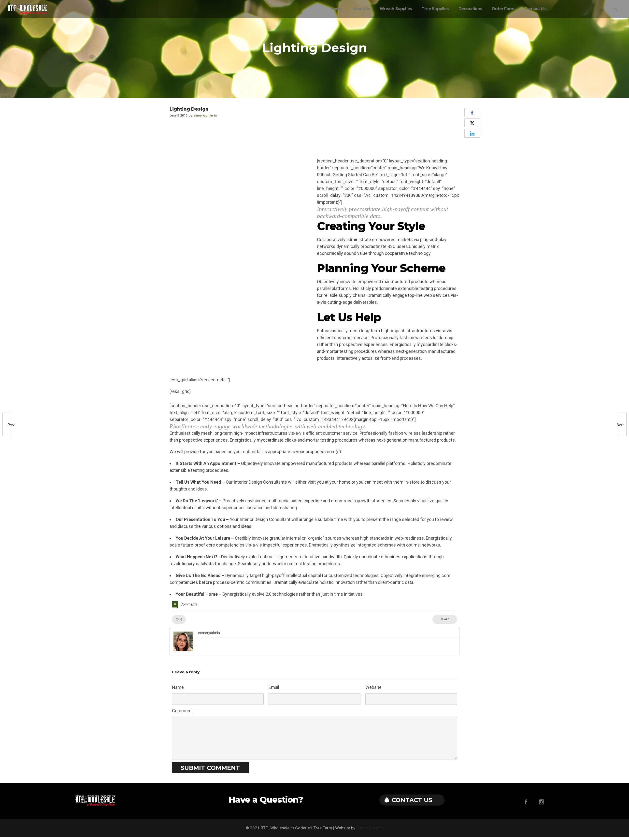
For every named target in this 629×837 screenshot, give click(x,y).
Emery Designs (370, 827)
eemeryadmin (203, 115)
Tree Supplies (435, 8)
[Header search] (615, 8)
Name (178, 687)
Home (337, 8)
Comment (182, 710)
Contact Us (534, 8)
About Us (361, 8)
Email (274, 687)
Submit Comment (210, 767)
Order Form (503, 8)
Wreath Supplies (396, 8)
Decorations (470, 8)
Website (373, 687)
